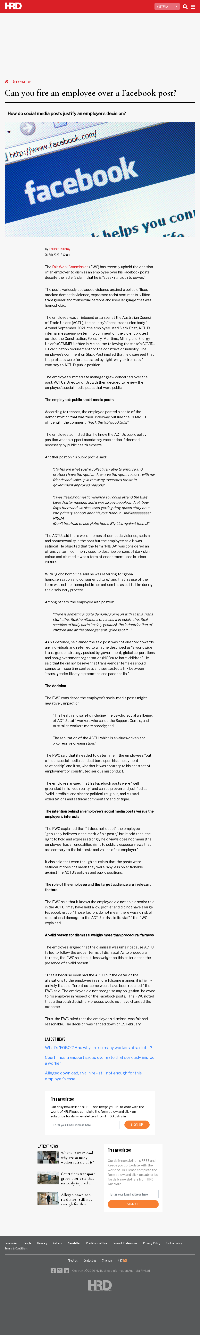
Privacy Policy (151, 1243)
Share (66, 254)
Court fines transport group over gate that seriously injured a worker (78, 1179)
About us (73, 1260)
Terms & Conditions (16, 1248)
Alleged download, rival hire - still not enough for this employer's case (76, 1199)
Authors (57, 1243)
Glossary (42, 1243)
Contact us (90, 1260)
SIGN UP (137, 1124)
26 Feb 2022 (52, 254)
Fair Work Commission (70, 267)
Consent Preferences (125, 1243)
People (27, 1243)
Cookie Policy (174, 1243)
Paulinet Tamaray (59, 248)
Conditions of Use (96, 1243)
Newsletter (74, 1243)
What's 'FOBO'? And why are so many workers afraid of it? (98, 1047)
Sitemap (107, 1260)
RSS (120, 1260)
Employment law (22, 81)
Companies (11, 1243)
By (57, 248)
